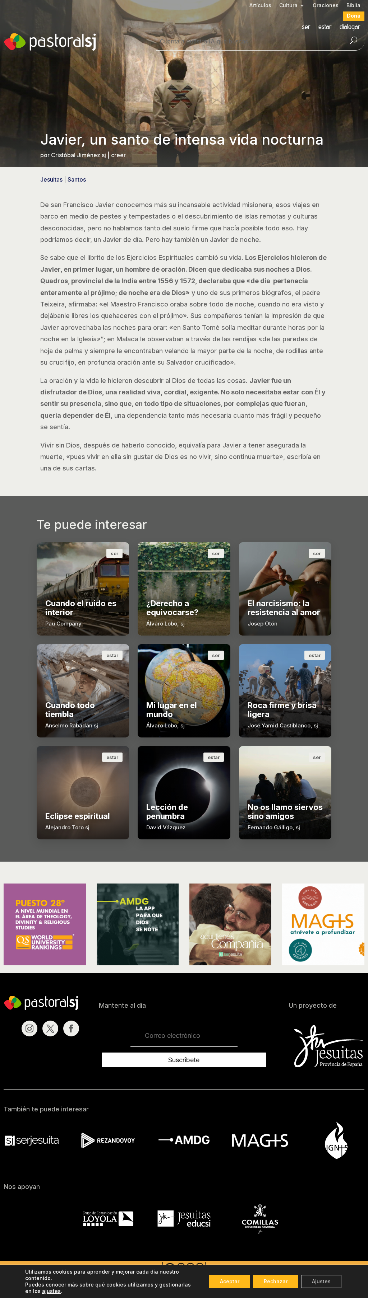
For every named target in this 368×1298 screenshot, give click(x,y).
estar (325, 27)
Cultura (288, 5)
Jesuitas (51, 179)
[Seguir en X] (50, 1028)
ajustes (51, 1291)
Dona (353, 16)
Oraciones (326, 5)
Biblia (353, 5)
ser (306, 27)
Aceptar (229, 1281)
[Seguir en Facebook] (71, 1028)
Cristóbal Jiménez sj (78, 155)
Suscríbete (183, 1060)
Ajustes (321, 1281)
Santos (77, 179)
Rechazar (276, 1281)
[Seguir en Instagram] (29, 1028)
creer (118, 155)
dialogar (350, 27)
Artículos (260, 5)
